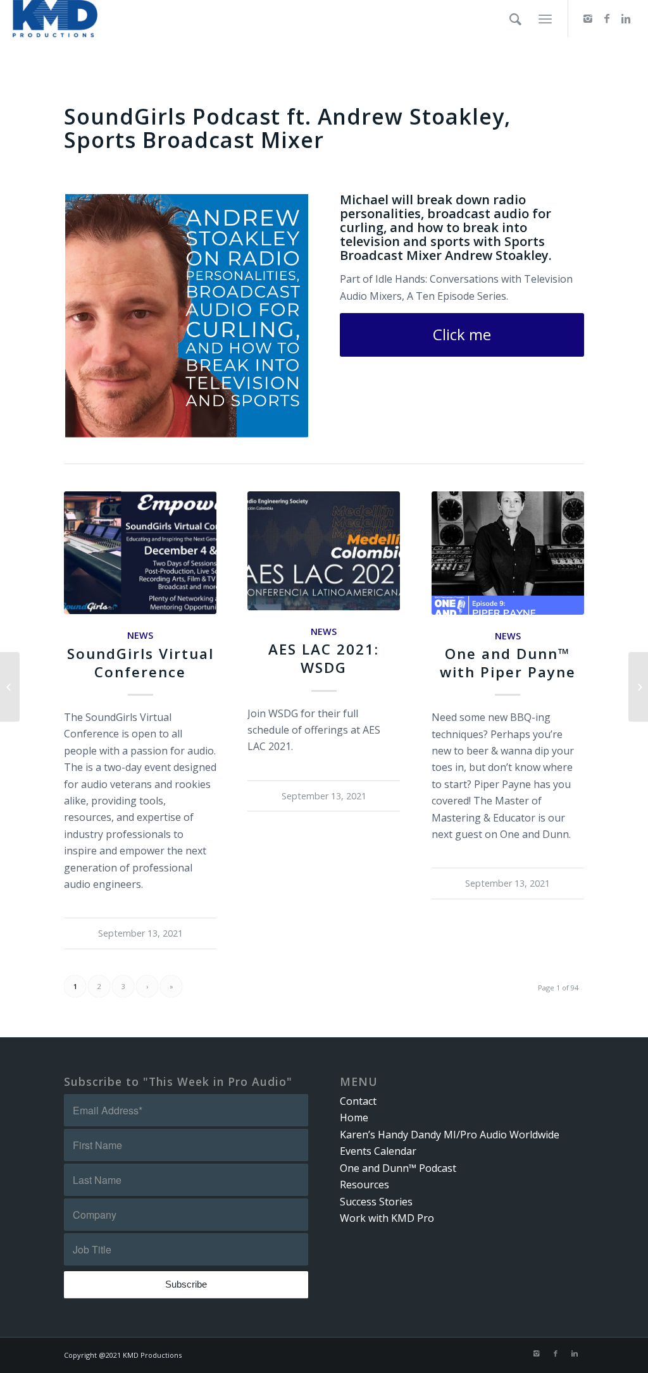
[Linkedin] (625, 18)
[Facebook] (606, 18)
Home (354, 1117)
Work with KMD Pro (387, 1218)
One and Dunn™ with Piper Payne (508, 663)
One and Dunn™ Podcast (398, 1168)
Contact (358, 1101)
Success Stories (376, 1202)
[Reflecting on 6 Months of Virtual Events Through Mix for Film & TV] (638, 687)
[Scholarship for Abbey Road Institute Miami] (10, 687)
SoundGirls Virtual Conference (140, 663)
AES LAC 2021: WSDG (323, 658)
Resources (364, 1184)
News (140, 635)
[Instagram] (587, 18)
